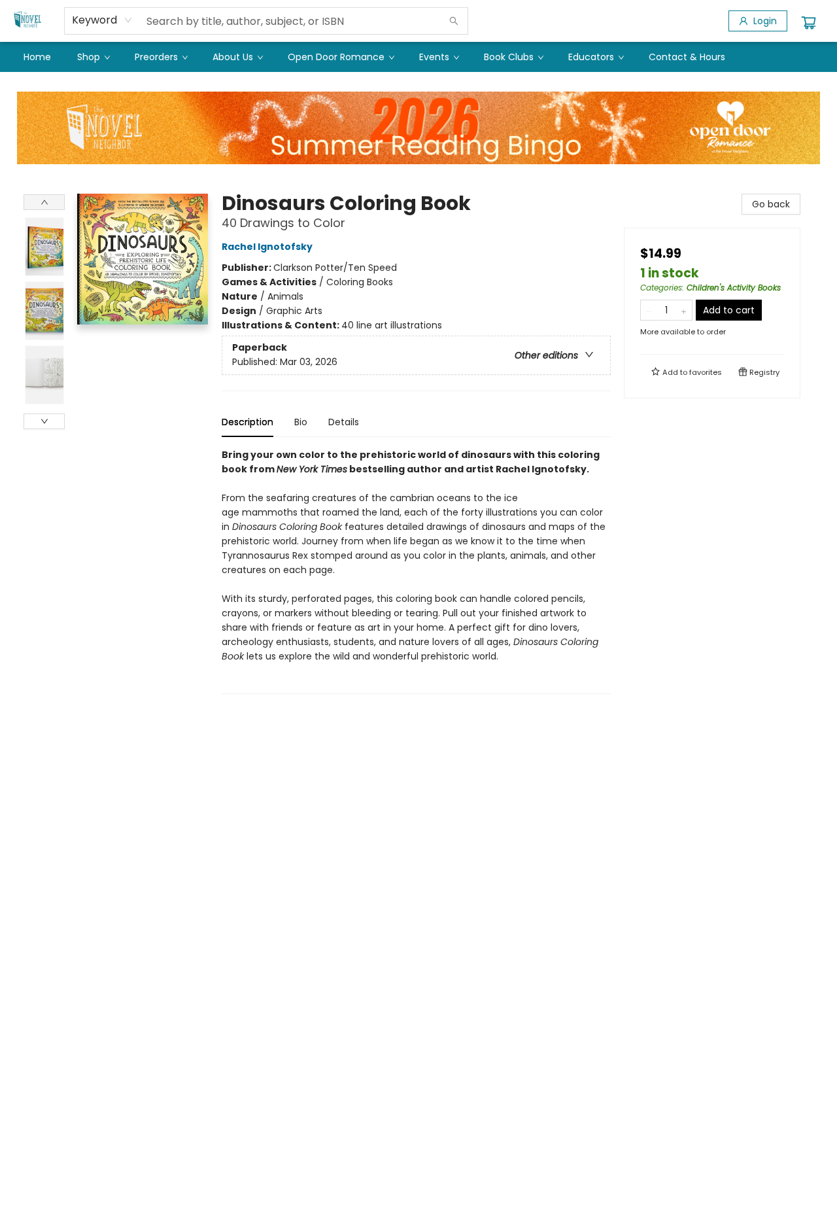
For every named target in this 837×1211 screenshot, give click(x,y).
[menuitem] (37, 57)
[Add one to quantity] (683, 310)
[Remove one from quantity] (649, 310)
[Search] (454, 21)
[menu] (418, 57)
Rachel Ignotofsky (267, 246)
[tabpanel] (416, 571)
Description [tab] (247, 422)
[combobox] (102, 20)
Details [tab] (343, 422)
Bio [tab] (300, 422)
